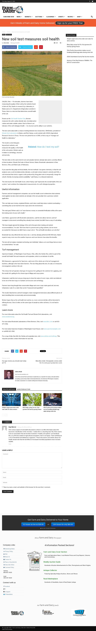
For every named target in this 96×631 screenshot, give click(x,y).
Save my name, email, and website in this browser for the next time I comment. (27, 487)
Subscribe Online (9, 564)
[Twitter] (92, 1)
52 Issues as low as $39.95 (33, 524)
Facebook (7, 586)
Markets (28, 17)
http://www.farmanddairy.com (21, 374)
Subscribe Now (8, 17)
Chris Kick (6, 43)
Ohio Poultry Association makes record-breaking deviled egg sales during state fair (52, 409)
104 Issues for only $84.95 (63, 524)
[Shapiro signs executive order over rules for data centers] (11, 399)
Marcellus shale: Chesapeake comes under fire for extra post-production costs (49, 362)
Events (60, 17)
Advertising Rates (10, 549)
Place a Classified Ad (10, 562)
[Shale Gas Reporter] (48, 614)
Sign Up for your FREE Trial (69, 23)
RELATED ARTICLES (9, 389)
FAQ (5, 554)
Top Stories (9, 34)
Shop (79, 17)
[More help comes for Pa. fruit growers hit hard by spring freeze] (32, 399)
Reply (10, 444)
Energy (4, 405)
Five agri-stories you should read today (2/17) (14, 362)
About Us (7, 556)
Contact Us (8, 559)
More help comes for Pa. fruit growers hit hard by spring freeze (79, 45)
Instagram (7, 591)
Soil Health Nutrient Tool (18, 118)
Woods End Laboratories (9, 133)
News (19, 17)
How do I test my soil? (48, 147)
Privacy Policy (9, 551)
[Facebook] (89, 1)
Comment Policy (9, 567)
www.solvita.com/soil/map (49, 336)
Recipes (70, 17)
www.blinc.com (47, 321)
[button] (91, 16)
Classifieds (50, 17)
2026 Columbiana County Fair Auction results (80, 56)
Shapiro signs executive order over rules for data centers (80, 39)
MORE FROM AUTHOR (23, 389)
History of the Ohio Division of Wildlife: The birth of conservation (79, 61)
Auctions (38, 17)
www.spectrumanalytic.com (52, 329)
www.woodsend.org (8, 316)
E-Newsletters (9, 594)
